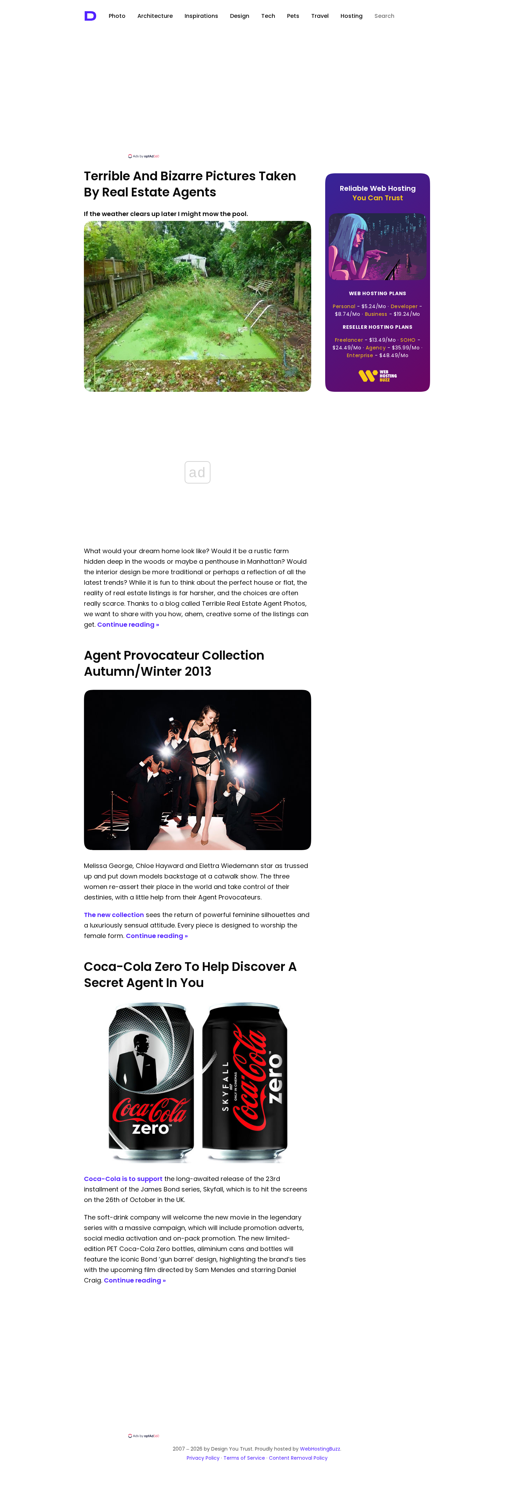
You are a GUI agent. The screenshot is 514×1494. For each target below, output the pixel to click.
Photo (117, 16)
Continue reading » (128, 624)
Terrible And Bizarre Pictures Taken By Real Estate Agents (190, 184)
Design (239, 16)
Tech (268, 16)
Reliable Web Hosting (378, 193)
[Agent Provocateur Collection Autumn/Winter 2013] (197, 848)
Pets (293, 16)
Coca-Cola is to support (123, 1178)
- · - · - (377, 304)
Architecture (155, 16)
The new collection (114, 914)
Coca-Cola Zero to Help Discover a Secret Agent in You (190, 974)
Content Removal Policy (298, 1457)
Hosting (352, 16)
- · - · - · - (377, 341)
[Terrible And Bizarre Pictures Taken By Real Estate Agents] (197, 389)
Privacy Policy (203, 1457)
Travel (320, 16)
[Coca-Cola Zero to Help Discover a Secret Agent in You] (197, 1161)
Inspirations (201, 16)
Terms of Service (244, 1457)
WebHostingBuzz (320, 1448)
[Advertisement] (257, 100)
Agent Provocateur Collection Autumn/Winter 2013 (174, 663)
